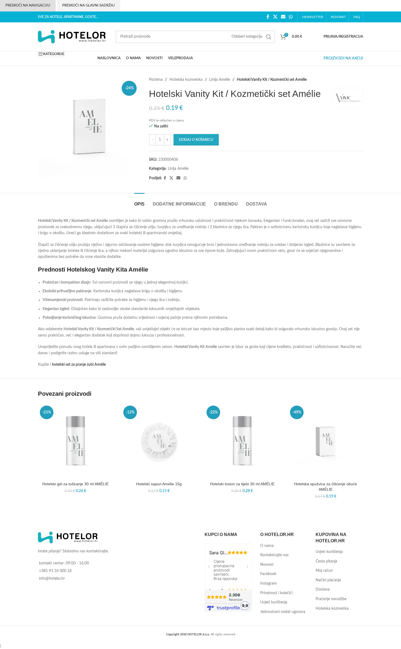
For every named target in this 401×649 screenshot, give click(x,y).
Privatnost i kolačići (276, 593)
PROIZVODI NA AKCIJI (343, 58)
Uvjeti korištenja (273, 602)
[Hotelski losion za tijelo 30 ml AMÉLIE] (242, 441)
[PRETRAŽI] (268, 37)
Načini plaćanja (328, 580)
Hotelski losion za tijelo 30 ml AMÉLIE (242, 484)
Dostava (323, 589)
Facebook (268, 574)
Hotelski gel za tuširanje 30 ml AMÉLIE (75, 484)
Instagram (268, 583)
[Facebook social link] (268, 17)
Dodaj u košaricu (196, 140)
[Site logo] (72, 36)
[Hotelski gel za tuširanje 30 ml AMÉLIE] (75, 441)
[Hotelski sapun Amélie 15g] (159, 441)
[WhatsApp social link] (291, 17)
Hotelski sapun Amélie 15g (159, 484)
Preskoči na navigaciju (27, 5)
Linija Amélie (219, 80)
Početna (156, 80)
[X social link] (275, 17)
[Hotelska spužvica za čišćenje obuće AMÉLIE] (325, 441)
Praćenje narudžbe (331, 599)
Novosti (267, 565)
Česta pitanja (326, 561)
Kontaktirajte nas (274, 555)
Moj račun (324, 571)
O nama (267, 546)
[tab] (139, 201)
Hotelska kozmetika (185, 80)
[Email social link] (283, 17)
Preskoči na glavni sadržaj (88, 5)
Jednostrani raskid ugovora (282, 612)
